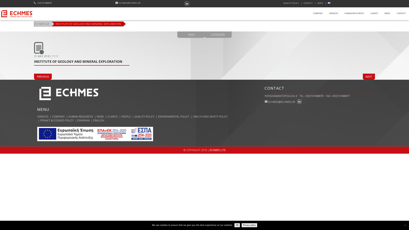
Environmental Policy (173, 116)
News (320, 3)
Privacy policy (249, 225)
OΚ (237, 225)
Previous (43, 76)
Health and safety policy (210, 116)
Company (318, 13)
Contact (308, 3)
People (126, 116)
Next (369, 76)
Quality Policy (291, 3)
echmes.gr (42, 24)
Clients (374, 13)
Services (333, 13)
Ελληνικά (83, 120)
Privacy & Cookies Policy (57, 120)
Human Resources (354, 13)
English (98, 120)
